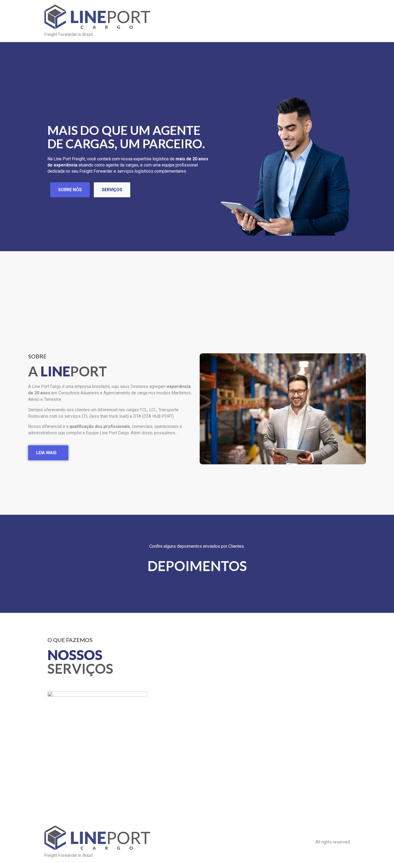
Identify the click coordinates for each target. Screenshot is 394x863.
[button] (204, 409)
